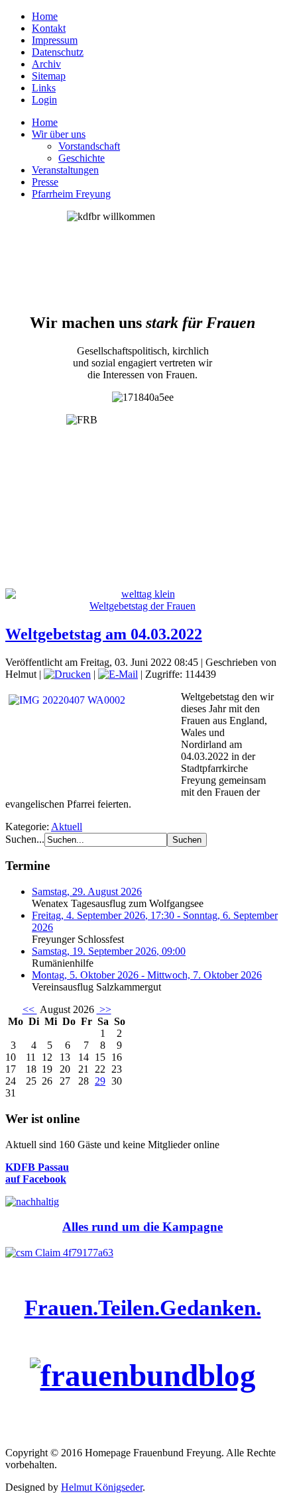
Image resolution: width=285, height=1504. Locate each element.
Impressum (55, 40)
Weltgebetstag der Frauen (142, 606)
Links (44, 87)
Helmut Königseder (101, 1487)
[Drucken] (67, 674)
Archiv (46, 64)
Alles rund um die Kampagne (142, 1227)
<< (30, 1009)
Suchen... (24, 839)
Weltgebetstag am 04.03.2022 (103, 634)
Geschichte (81, 158)
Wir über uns (59, 134)
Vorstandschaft (89, 146)
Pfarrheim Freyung (71, 193)
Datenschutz (58, 52)
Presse (45, 182)
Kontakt (49, 28)
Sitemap (49, 75)
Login (44, 99)
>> (104, 1009)
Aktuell (66, 826)
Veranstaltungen (65, 170)
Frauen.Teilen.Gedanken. (143, 1307)
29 (100, 1081)
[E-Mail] (118, 674)
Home (45, 16)
